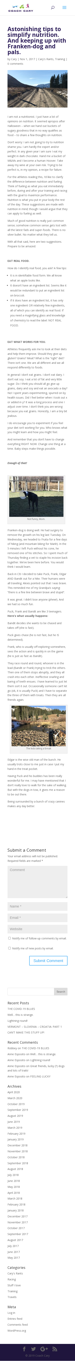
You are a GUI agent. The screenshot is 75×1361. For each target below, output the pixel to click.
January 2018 (16, 1210)
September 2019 (18, 1110)
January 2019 (16, 1139)
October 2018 (16, 1157)
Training (60, 59)
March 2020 (15, 1098)
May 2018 (14, 1187)
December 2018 (18, 1145)
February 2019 (16, 1133)
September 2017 (18, 1234)
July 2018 (13, 1175)
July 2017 (13, 1246)
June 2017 (14, 1252)
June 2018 (14, 1181)
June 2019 (14, 1122)
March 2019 (15, 1127)
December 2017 (18, 1216)
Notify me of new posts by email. (32, 948)
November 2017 (18, 1222)
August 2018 (15, 1169)
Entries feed (15, 1318)
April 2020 (14, 1092)
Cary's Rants (45, 59)
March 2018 (15, 1198)
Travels (12, 1297)
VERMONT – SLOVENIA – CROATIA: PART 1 (35, 1026)
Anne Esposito (16, 1060)
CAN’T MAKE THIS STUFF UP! (26, 1032)
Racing (12, 1279)
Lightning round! (18, 1021)
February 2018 (16, 1204)
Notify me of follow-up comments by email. (39, 938)
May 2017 (14, 1257)
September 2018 (18, 1163)
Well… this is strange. (20, 1015)
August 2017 (15, 1240)
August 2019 (15, 1116)
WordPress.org (17, 1330)
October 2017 (16, 1228)
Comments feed (18, 1324)
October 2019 (16, 1104)
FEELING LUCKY (40, 1076)
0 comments (15, 63)
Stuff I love (14, 1285)
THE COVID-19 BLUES (21, 1009)
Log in (11, 1313)
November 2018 (18, 1151)
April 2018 (14, 1193)
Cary (14, 59)
